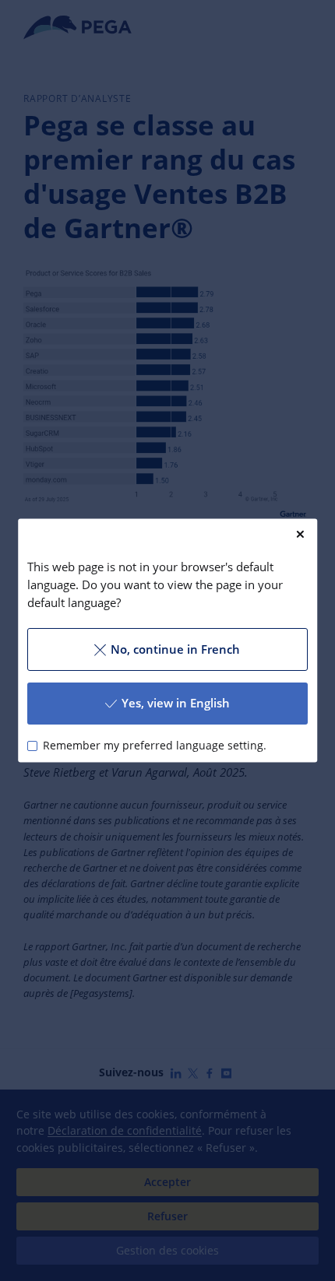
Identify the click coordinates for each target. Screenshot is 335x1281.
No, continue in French (175, 649)
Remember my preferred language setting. (154, 746)
